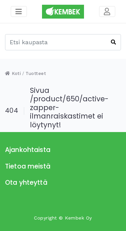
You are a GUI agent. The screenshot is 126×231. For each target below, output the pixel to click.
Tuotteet (36, 73)
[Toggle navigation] (107, 11)
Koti (15, 73)
